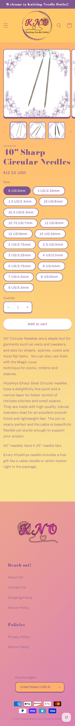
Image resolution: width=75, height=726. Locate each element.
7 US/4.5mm (18, 276)
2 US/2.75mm (19, 244)
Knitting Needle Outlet (32, 719)
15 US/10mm (50, 234)
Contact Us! (17, 587)
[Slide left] (4, 131)
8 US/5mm (49, 276)
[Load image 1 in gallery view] (18, 130)
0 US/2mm (17, 190)
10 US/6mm (53, 201)
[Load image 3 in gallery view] (56, 130)
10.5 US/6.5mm (21, 212)
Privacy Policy (19, 637)
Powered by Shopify (52, 719)
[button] (6, 25)
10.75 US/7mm (20, 223)
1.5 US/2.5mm (20, 201)
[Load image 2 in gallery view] (37, 130)
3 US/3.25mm (19, 255)
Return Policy (18, 607)
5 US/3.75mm (19, 266)
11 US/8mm (54, 223)
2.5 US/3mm (53, 244)
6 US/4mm (51, 266)
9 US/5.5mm (18, 287)
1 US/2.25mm (49, 190)
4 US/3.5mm (53, 255)
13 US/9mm (17, 234)
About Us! (15, 577)
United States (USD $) (35, 687)
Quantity (9, 298)
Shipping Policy (20, 597)
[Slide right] (70, 131)
